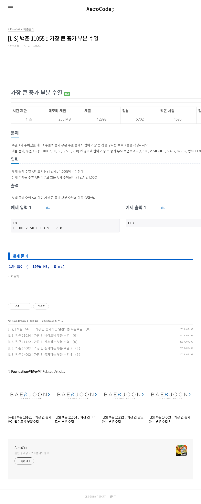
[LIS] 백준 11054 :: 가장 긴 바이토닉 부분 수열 (38, 335)
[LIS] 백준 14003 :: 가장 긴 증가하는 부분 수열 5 (40, 348)
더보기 (15, 276)
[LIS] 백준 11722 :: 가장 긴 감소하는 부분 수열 (38, 341)
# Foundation (17, 320)
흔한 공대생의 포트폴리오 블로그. (33, 453)
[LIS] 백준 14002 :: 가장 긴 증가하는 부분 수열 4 (40, 354)
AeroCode (22, 447)
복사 (48, 208)
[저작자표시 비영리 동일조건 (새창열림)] (54, 306)
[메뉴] (10, 8)
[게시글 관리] (27, 306)
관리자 (113, 496)
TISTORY (101, 496)
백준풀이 (34, 320)
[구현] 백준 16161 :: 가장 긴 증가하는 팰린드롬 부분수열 (45, 329)
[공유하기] (22, 306)
